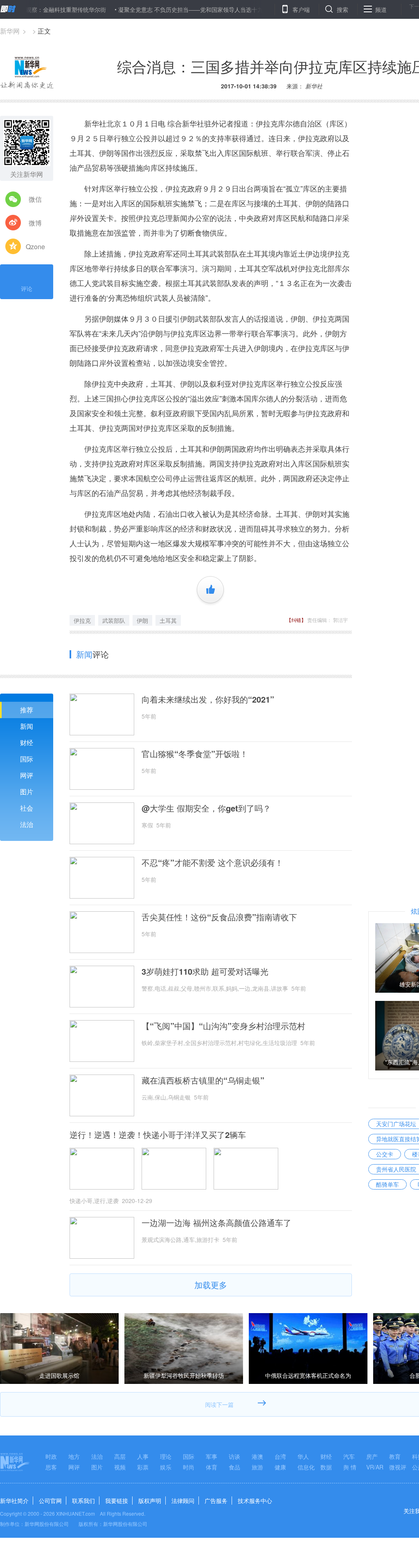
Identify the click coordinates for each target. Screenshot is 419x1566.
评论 (26, 288)
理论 (165, 1456)
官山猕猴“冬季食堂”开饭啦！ (195, 753)
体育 (211, 1467)
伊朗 (142, 620)
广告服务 (216, 1500)
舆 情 (349, 1467)
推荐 (26, 709)
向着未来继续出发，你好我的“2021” (208, 699)
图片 (26, 791)
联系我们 (83, 1500)
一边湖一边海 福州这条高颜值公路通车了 (216, 1222)
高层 (120, 1456)
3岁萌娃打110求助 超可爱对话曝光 (205, 971)
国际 (26, 759)
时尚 (188, 1467)
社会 (26, 808)
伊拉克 (82, 620)
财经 (26, 742)
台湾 (280, 1456)
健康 (280, 1467)
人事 (143, 1456)
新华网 (10, 31)
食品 (234, 1467)
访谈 (234, 1456)
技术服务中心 (255, 1500)
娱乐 (165, 1467)
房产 (372, 1456)
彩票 (143, 1467)
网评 (26, 775)
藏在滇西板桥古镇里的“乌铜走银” (203, 1080)
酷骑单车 (387, 1184)
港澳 (257, 1456)
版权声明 (149, 1500)
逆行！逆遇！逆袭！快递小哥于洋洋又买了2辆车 (158, 1134)
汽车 (349, 1456)
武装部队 (113, 620)
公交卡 (384, 1154)
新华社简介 (14, 1500)
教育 (395, 1456)
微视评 (397, 1467)
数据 (326, 1467)
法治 (26, 824)
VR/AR (374, 1467)
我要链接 (116, 1500)
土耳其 (168, 620)
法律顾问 (182, 1500)
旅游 (257, 1467)
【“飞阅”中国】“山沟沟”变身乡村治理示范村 (223, 1026)
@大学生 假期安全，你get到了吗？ (206, 808)
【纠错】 (296, 619)
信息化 (306, 1467)
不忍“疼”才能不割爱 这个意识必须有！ (212, 862)
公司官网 (50, 1500)
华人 (303, 1456)
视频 (120, 1467)
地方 (74, 1456)
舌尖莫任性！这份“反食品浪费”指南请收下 (219, 917)
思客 (51, 1467)
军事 (211, 1456)
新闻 (26, 726)
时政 (51, 1456)
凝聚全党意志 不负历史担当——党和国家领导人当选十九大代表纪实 (177, 9)
